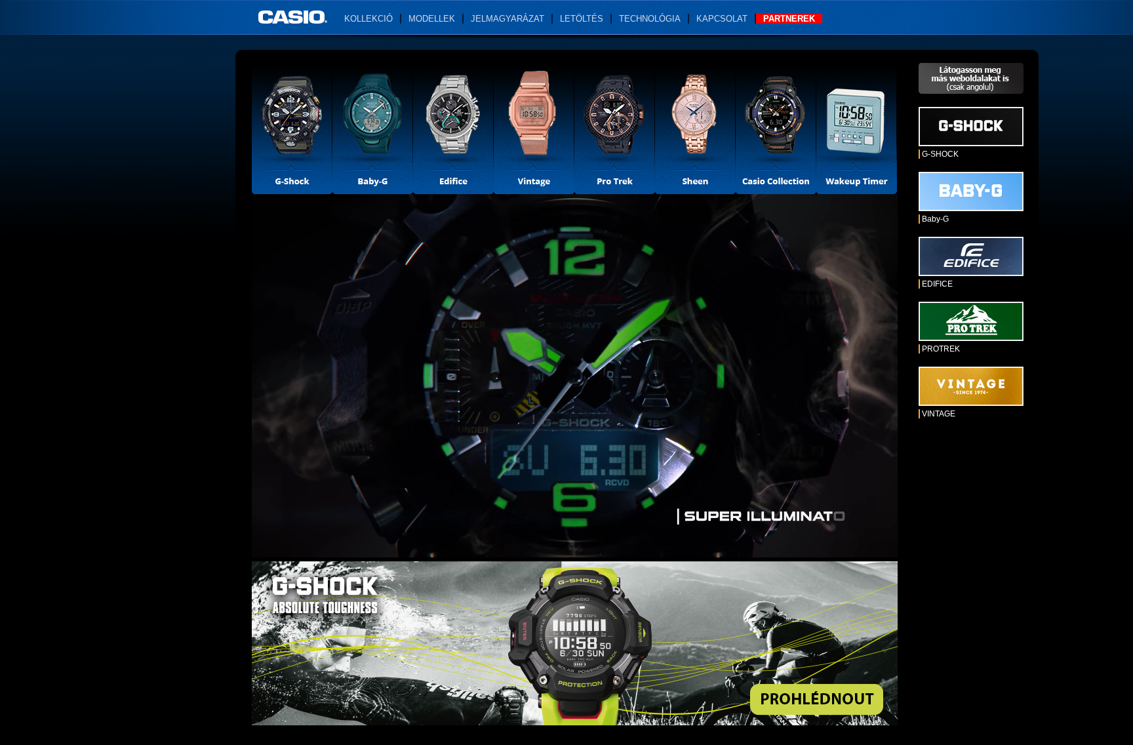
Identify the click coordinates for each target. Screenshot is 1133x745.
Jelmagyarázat (507, 19)
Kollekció (368, 19)
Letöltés (581, 19)
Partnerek (789, 19)
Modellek (431, 19)
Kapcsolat (721, 19)
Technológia (650, 19)
